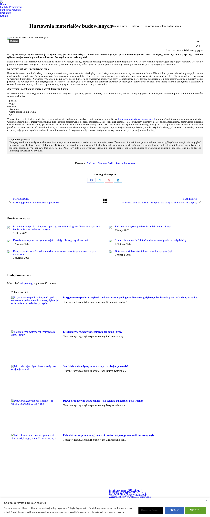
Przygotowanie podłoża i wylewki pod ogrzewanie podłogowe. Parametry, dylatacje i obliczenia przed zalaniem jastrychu (56, 228)
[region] (105, 507)
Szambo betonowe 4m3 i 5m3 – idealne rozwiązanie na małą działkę (150, 240)
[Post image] (8, 227)
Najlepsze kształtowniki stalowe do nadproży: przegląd (143, 251)
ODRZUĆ (174, 510)
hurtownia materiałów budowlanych (136, 119)
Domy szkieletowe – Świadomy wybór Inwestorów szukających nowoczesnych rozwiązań (54, 252)
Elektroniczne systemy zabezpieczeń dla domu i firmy (143, 226)
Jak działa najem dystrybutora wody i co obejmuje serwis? (95, 366)
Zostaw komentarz (125, 163)
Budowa (14, 41)
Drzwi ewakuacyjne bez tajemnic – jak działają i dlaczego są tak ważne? (50, 240)
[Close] (207, 501)
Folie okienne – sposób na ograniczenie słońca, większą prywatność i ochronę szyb (108, 435)
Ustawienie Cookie (149, 510)
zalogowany (26, 283)
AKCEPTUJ (195, 510)
